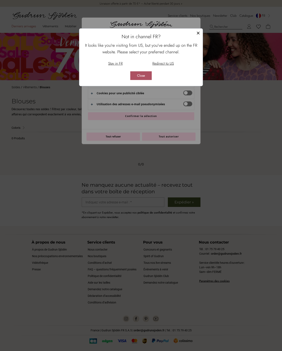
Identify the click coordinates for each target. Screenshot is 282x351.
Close (141, 75)
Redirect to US (163, 63)
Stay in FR (115, 63)
